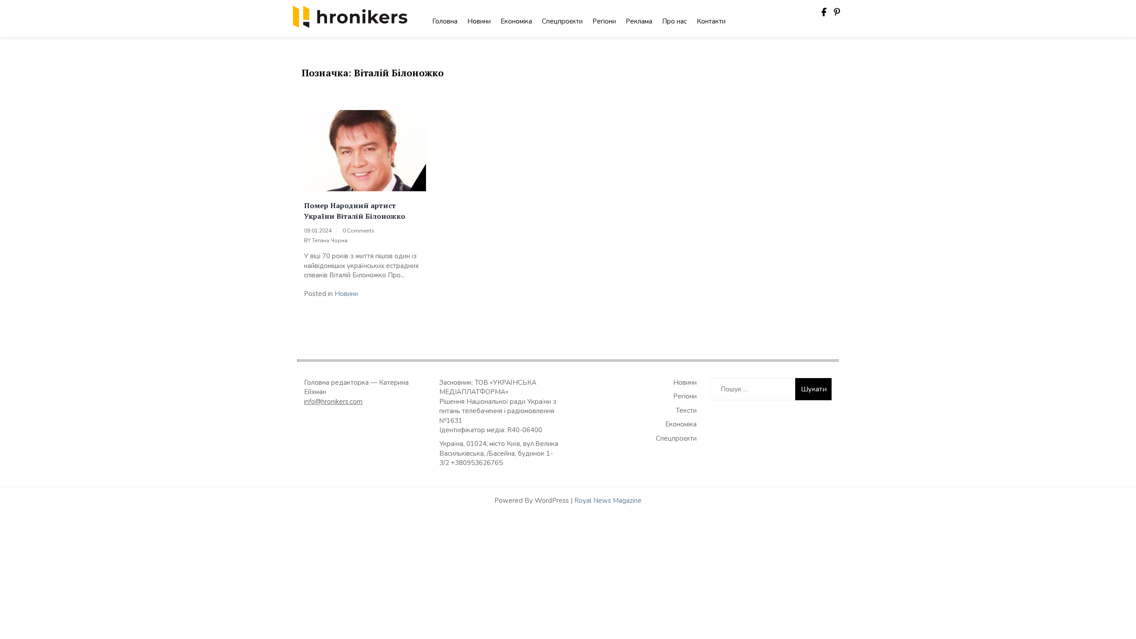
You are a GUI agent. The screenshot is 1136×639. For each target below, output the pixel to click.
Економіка (516, 21)
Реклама (639, 21)
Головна (445, 21)
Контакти (711, 21)
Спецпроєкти (562, 21)
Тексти (686, 410)
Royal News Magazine (608, 500)
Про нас (674, 21)
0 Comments (359, 230)
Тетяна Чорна (329, 240)
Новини (479, 21)
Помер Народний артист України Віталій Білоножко (354, 211)
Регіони (604, 21)
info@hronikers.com (333, 401)
